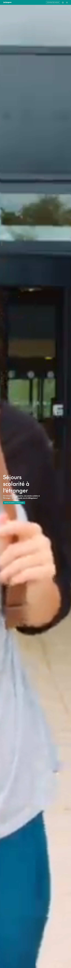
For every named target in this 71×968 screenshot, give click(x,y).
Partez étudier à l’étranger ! (14, 503)
